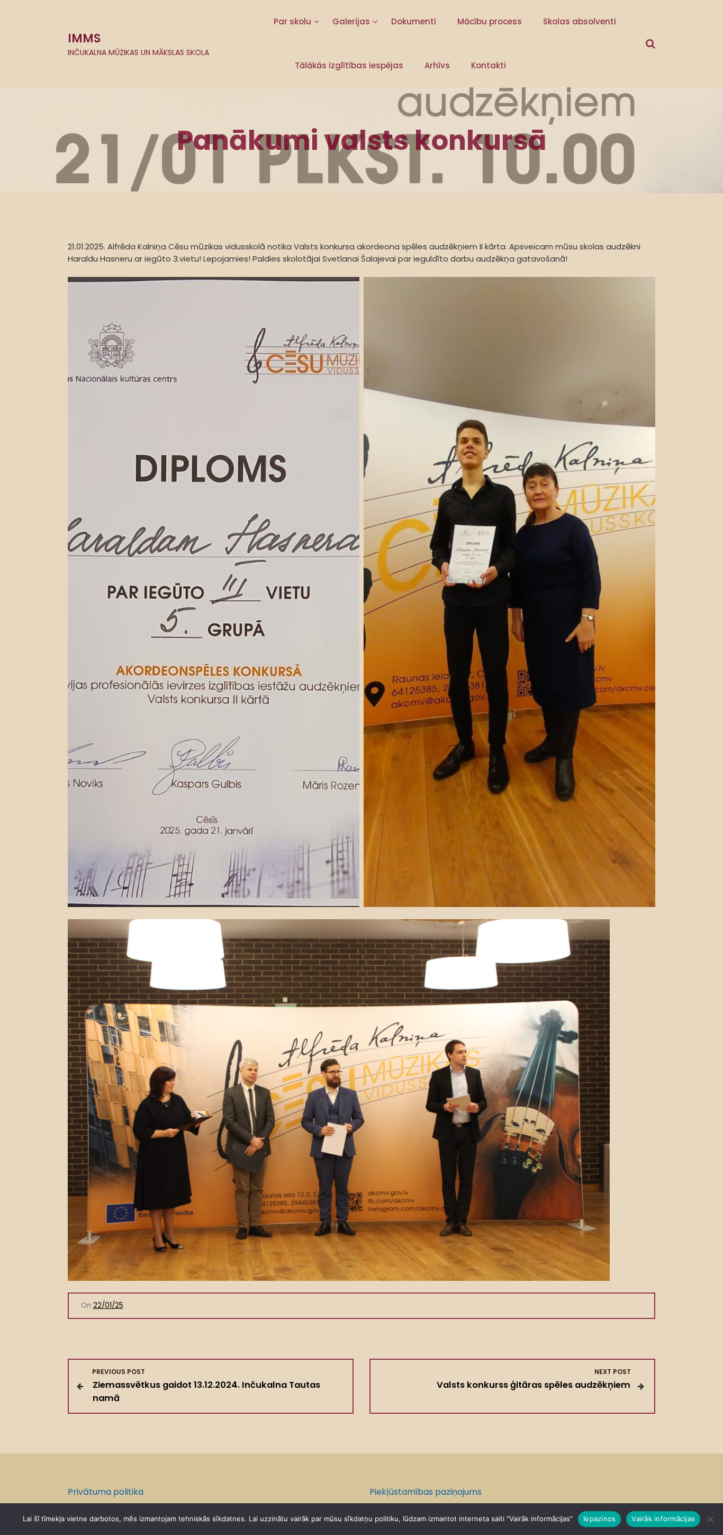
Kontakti (488, 65)
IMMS (84, 38)
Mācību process (489, 21)
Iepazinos (599, 1518)
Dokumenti (413, 21)
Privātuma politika (105, 1492)
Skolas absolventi (579, 21)
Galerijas (351, 21)
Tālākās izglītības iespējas (349, 65)
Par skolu (292, 21)
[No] (709, 1519)
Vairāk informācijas (663, 1518)
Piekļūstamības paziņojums (425, 1492)
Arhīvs (437, 65)
